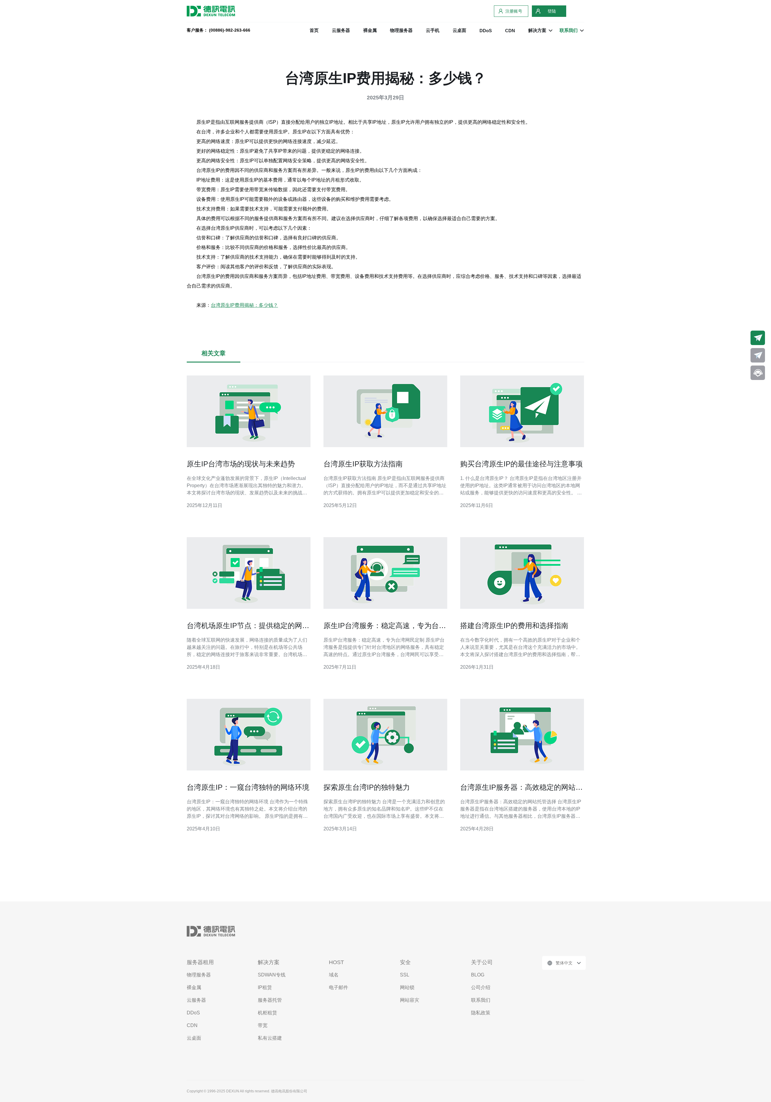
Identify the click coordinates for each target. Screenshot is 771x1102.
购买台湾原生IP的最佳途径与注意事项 (521, 464)
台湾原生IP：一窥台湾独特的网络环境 (248, 787)
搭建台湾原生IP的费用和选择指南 (514, 625)
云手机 (432, 30)
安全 (405, 962)
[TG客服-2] (758, 355)
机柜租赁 (267, 1012)
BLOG (477, 974)
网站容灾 (409, 1000)
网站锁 (407, 987)
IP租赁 (265, 987)
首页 (314, 30)
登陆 (552, 11)
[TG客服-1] (758, 338)
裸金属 (370, 30)
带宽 (262, 1025)
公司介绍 (480, 987)
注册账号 (513, 11)
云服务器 (341, 30)
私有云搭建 (270, 1038)
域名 (334, 974)
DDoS (485, 30)
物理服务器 (401, 30)
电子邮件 (338, 987)
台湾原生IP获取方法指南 (363, 464)
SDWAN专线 (272, 974)
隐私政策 (480, 1012)
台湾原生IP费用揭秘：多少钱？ (244, 305)
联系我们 (480, 1000)
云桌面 (459, 30)
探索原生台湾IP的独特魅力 (366, 787)
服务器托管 (270, 1000)
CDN (510, 30)
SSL (404, 974)
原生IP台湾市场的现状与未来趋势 (241, 464)
